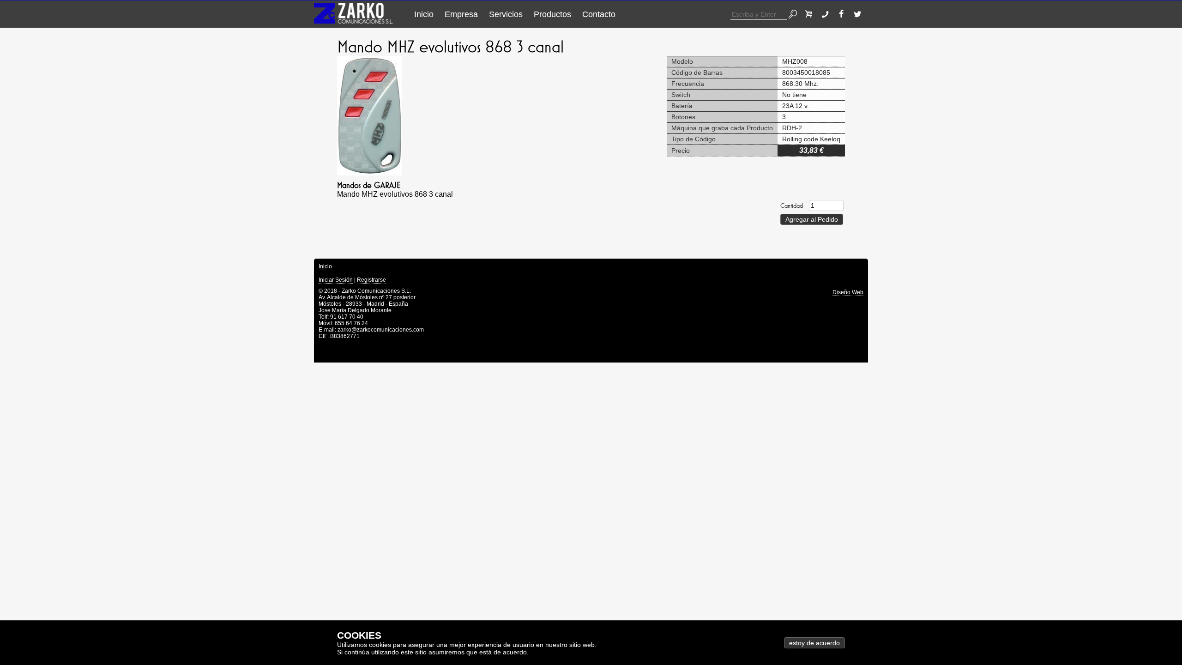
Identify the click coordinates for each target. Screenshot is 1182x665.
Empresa (461, 14)
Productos (552, 14)
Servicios (506, 14)
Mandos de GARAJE (368, 185)
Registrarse (371, 280)
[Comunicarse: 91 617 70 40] (827, 14)
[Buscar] (795, 14)
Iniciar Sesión (336, 280)
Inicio (424, 14)
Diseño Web (847, 292)
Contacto (598, 14)
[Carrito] (811, 14)
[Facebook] (844, 14)
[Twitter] (860, 14)
